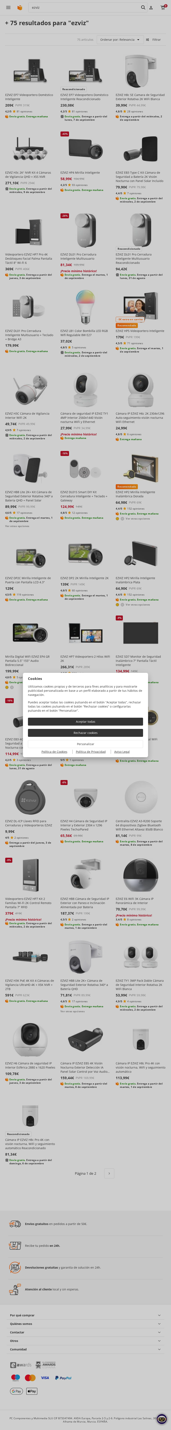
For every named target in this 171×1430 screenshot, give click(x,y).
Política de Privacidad (91, 752)
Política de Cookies (54, 752)
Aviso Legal (122, 752)
